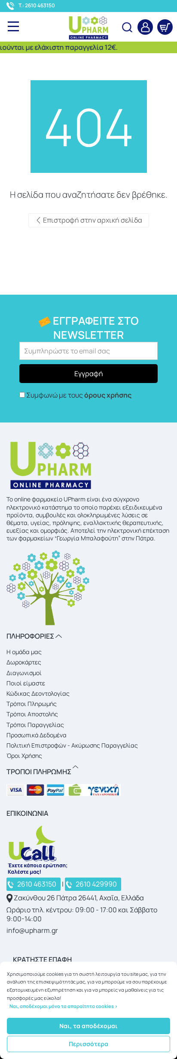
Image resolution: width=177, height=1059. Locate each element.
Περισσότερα (88, 1044)
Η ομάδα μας (24, 652)
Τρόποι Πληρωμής (31, 704)
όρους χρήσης (107, 395)
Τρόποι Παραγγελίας (35, 725)
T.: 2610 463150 (36, 5)
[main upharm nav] (13, 26)
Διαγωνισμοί (24, 673)
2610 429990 (96, 884)
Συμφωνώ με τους (78, 395)
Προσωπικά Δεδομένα (36, 735)
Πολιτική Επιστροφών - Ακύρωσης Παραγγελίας (72, 745)
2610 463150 (36, 884)
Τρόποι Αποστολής (32, 714)
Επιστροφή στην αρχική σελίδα (92, 220)
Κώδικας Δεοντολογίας (38, 693)
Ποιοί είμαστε (25, 683)
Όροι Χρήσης (24, 755)
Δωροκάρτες (23, 662)
